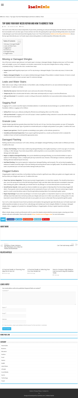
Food (2, 357)
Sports (3, 375)
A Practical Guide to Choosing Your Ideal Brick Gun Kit (13, 270)
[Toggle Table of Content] (18, 41)
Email (4, 313)
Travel (3, 381)
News (7, 16)
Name (4, 307)
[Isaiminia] (39, 6)
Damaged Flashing (9, 51)
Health (3, 363)
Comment (5, 290)
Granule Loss (7, 49)
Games (3, 360)
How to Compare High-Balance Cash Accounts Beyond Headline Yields (63, 271)
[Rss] (39, 393)
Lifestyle (3, 369)
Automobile (4, 345)
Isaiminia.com (41, 395)
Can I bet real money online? (65, 244)
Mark (5, 26)
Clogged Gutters (8, 53)
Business (3, 348)
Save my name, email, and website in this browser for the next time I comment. (25, 325)
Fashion (3, 354)
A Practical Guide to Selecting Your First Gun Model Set (38, 270)
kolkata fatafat (50, 395)
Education (4, 351)
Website (4, 319)
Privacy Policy (37, 391)
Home (3, 16)
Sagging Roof (7, 48)
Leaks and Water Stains (10, 46)
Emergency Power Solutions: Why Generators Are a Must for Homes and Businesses (13, 246)
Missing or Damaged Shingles (12, 44)
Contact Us (45, 391)
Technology (4, 378)
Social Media (4, 372)
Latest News (4, 366)
